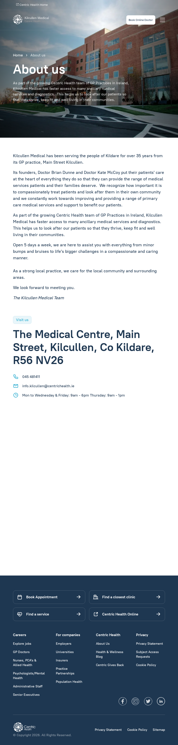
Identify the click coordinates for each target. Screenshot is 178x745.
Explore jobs (22, 644)
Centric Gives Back (110, 665)
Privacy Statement (149, 644)
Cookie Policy (146, 665)
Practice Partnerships (65, 671)
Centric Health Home (33, 5)
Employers (63, 644)
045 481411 (31, 376)
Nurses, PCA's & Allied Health (24, 662)
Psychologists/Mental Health (29, 675)
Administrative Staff (27, 686)
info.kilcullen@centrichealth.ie (48, 386)
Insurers (62, 660)
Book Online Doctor (141, 20)
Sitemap (159, 730)
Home (18, 55)
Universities (65, 652)
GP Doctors (21, 652)
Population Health (69, 682)
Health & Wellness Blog (109, 654)
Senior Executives (26, 695)
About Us (103, 644)
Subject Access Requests (147, 654)
